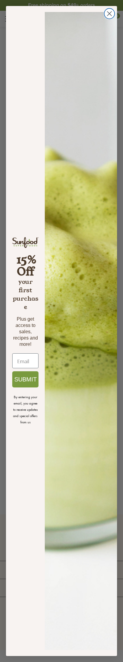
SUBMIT (25, 379)
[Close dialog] (109, 13)
